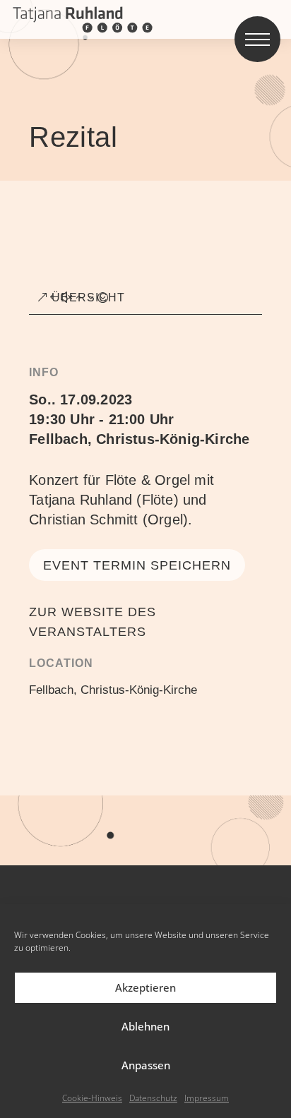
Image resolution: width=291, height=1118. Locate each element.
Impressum (206, 1098)
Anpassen (145, 1065)
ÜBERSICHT (88, 297)
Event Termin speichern (137, 565)
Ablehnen (145, 1026)
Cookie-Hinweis (92, 1098)
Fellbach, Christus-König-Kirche (139, 439)
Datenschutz (153, 1098)
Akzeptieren (145, 987)
